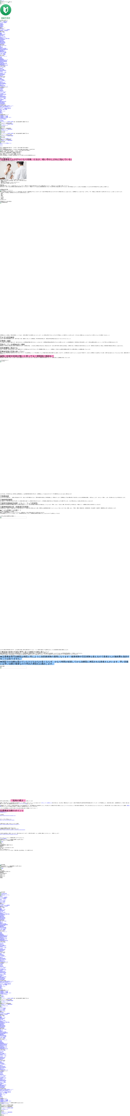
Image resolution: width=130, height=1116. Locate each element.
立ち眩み (2, 93)
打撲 (1, 110)
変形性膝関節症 (3, 83)
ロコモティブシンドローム (5, 107)
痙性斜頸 (2, 62)
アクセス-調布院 (3, 22)
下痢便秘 (2, 99)
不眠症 (1, 964)
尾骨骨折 (2, 40)
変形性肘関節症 (3, 70)
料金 (1, 899)
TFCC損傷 (2, 69)
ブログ (1, 145)
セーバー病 (2, 77)
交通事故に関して (3, 118)
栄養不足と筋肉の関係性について (6, 105)
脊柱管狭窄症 (2, 42)
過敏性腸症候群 (3, 96)
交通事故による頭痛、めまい (5, 117)
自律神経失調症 (3, 94)
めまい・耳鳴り (3, 98)
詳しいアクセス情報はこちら (5, 138)
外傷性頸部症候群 (3, 63)
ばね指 (1, 73)
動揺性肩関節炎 (3, 51)
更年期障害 (2, 102)
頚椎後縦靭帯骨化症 (4, 65)
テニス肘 (2, 67)
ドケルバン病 (2, 66)
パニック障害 (2, 92)
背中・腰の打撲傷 (3, 109)
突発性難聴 (2, 104)
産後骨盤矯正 (2, 39)
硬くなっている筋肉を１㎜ (47, 802)
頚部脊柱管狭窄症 (3, 60)
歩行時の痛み (2, 82)
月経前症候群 (2, 103)
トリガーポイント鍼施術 (5, 29)
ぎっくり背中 (2, 36)
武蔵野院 (2, 24)
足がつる (2, 84)
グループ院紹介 (3, 119)
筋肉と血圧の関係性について (5, 106)
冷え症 (1, 89)
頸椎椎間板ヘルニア (4, 59)
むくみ (1, 113)
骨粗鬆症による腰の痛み (5, 38)
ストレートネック (3, 56)
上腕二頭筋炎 (2, 53)
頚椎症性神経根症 (3, 61)
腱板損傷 (2, 50)
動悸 (1, 100)
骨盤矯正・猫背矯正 (4, 30)
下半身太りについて (4, 86)
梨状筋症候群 (2, 42)
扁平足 (1, 81)
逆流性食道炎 (2, 96)
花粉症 (1, 95)
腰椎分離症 (2, 41)
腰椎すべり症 (2, 34)
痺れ (1, 112)
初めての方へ (2, 902)
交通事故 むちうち (4, 115)
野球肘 (1, 68)
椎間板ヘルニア (3, 37)
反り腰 (1, 35)
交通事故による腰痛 (4, 116)
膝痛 (1, 78)
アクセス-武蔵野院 (3, 21)
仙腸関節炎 (2, 43)
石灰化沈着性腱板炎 (4, 49)
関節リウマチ (2, 111)
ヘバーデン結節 (3, 72)
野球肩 (1, 47)
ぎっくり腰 (2, 32)
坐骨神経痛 (2, 910)
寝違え (1, 58)
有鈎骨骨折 (2, 74)
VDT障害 (2, 88)
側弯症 (1, 112)
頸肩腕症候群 (2, 50)
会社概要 (2, 120)
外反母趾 (2, 79)
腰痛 (1, 33)
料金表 (1, 23)
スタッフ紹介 (2, 901)
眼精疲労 (2, 58)
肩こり (1, 46)
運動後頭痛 (2, 64)
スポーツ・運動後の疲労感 (5, 108)
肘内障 (1, 71)
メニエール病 (2, 97)
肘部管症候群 (2, 73)
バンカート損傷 (3, 52)
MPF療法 (2, 28)
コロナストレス (3, 91)
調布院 (1, 25)
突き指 (1, 75)
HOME (1, 144)
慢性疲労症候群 (3, 101)
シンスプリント (3, 81)
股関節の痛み (2, 85)
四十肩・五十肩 (3, 45)
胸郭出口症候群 (3, 48)
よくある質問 (2, 900)
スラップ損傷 (2, 54)
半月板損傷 (2, 80)
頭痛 (1, 57)
